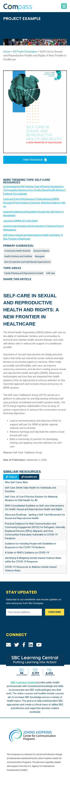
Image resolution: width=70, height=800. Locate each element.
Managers (39, 256)
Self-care (50, 273)
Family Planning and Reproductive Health (23, 273)
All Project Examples (25, 51)
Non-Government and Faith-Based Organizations (27, 262)
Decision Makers (41, 250)
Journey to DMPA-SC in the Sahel (20, 220)
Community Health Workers (17, 250)
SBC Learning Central (23, 682)
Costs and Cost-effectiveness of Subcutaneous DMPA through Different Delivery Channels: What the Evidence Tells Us (34, 203)
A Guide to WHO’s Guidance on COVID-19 (27, 552)
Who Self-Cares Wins (16, 482)
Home (6, 51)
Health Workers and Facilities (18, 256)
